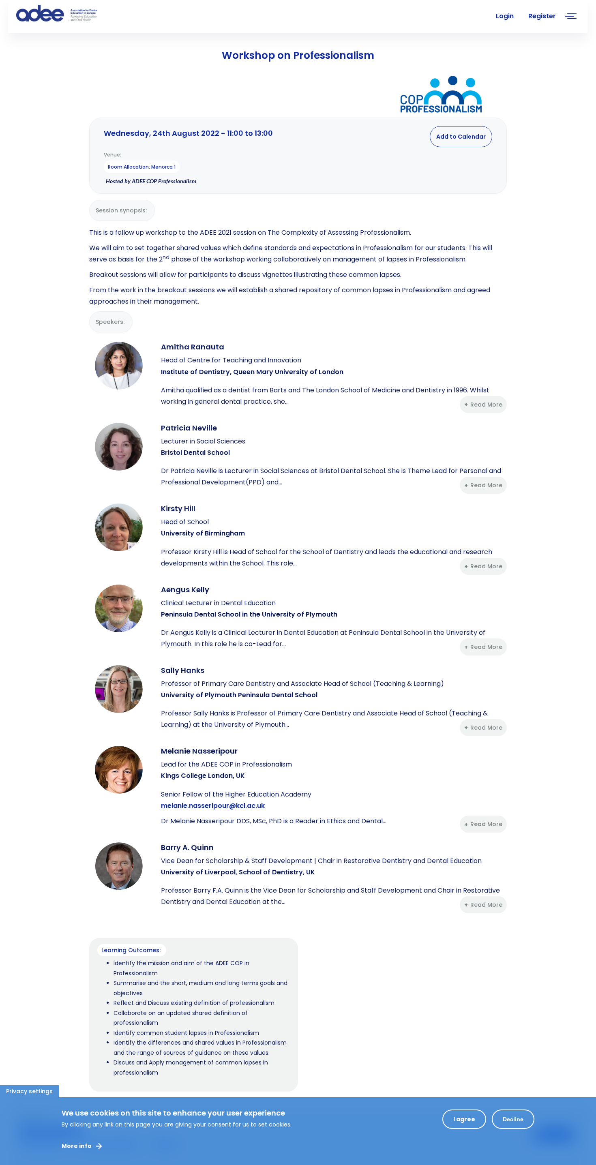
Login (505, 16)
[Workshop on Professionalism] (441, 96)
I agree (464, 1119)
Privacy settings (29, 1091)
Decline (513, 1119)
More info (77, 1146)
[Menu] (571, 17)
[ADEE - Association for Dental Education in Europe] (77, 14)
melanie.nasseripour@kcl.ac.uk (213, 805)
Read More (486, 404)
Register (542, 16)
